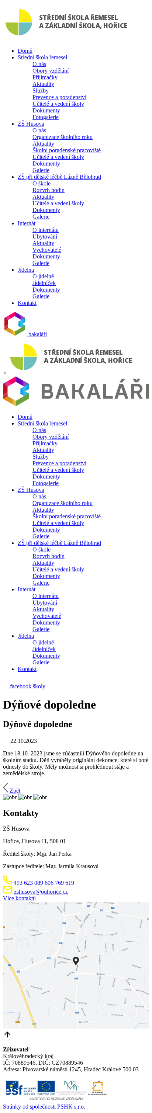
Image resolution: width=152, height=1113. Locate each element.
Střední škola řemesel (42, 57)
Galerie (40, 170)
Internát (26, 223)
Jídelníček (44, 283)
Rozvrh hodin (48, 190)
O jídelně (43, 276)
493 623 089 (28, 882)
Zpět (15, 790)
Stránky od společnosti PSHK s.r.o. (44, 1106)
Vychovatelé (46, 250)
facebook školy (26, 686)
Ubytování (44, 236)
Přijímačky (45, 77)
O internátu (45, 230)
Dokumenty (46, 110)
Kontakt (27, 303)
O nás (39, 64)
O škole (41, 183)
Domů (25, 51)
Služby (40, 90)
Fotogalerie (45, 117)
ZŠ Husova (31, 124)
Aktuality (43, 84)
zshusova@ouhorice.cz (41, 891)
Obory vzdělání (50, 70)
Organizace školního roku (62, 137)
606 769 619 (58, 882)
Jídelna (26, 270)
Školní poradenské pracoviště (66, 150)
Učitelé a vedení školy (58, 104)
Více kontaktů (19, 898)
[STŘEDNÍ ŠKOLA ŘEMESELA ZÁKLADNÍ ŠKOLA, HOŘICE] (68, 38)
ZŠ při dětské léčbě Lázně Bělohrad (59, 177)
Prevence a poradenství (59, 97)
